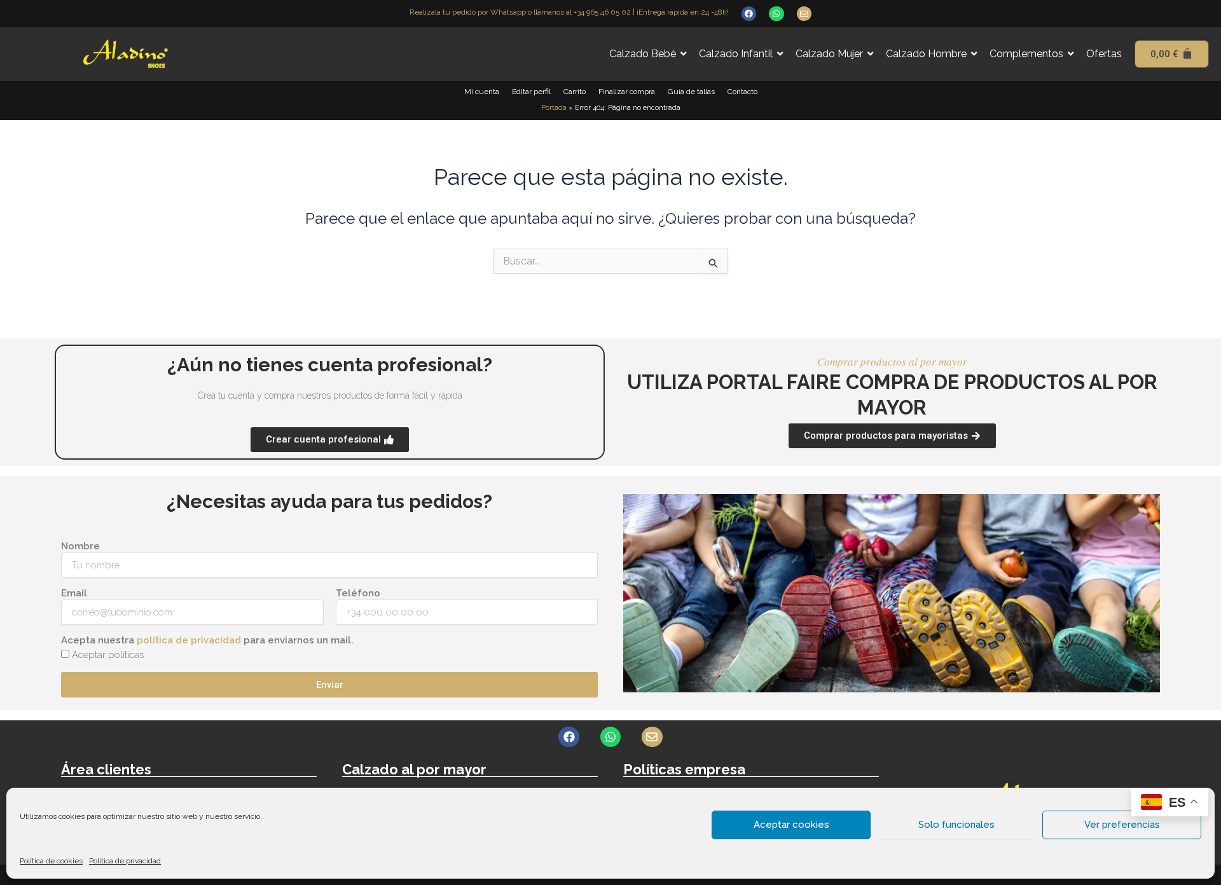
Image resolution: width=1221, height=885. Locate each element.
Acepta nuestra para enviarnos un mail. (207, 640)
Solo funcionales (956, 824)
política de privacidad (189, 640)
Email (74, 593)
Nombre (80, 546)
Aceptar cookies (791, 824)
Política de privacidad (125, 860)
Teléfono (358, 593)
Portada (554, 108)
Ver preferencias (1122, 824)
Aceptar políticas (108, 655)
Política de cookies (51, 860)
